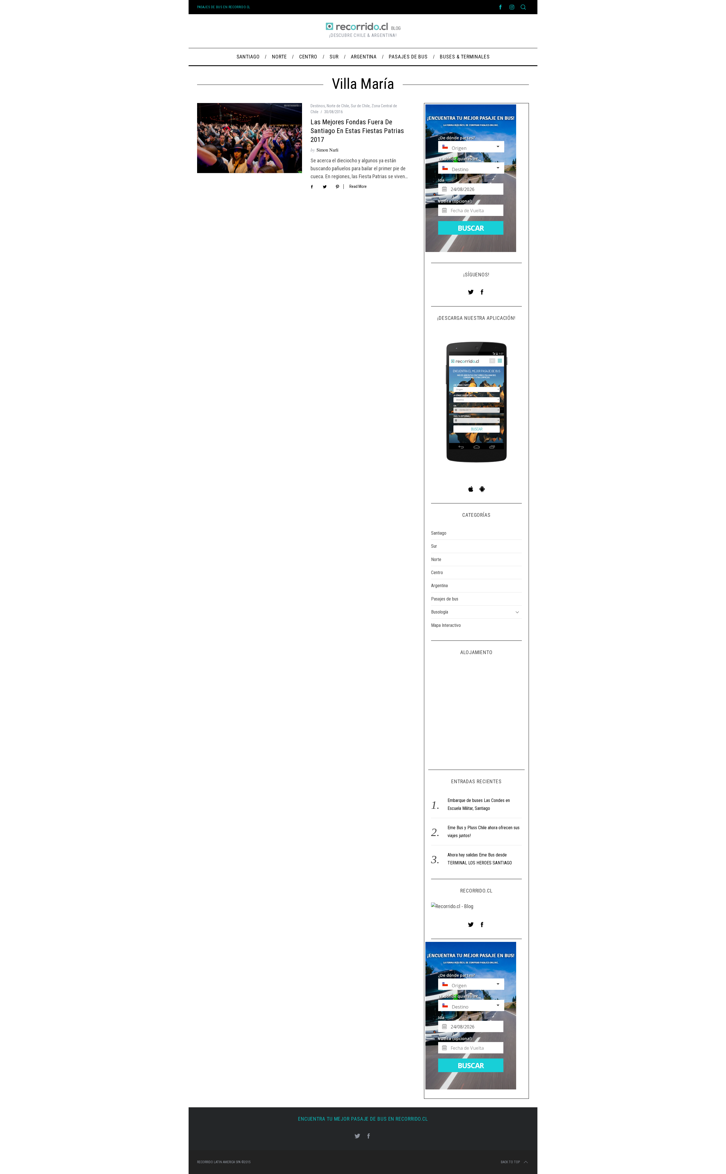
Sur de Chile (360, 106)
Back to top (510, 1162)
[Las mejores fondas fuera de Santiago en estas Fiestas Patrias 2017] (249, 138)
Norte (436, 559)
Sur (434, 546)
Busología (439, 612)
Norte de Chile (338, 106)
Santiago (438, 533)
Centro (437, 572)
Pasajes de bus (444, 599)
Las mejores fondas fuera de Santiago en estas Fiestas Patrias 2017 (357, 131)
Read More (358, 186)
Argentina (439, 585)
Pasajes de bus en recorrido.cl (223, 7)
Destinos (318, 106)
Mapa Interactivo (446, 625)
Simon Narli (327, 150)
